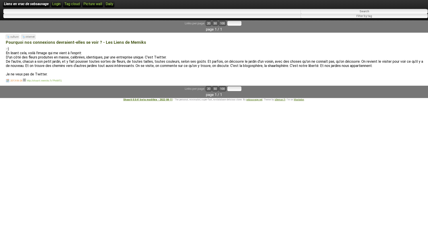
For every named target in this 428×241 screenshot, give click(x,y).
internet (30, 36)
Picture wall (92, 4)
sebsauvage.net (254, 99)
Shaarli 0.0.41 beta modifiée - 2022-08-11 (148, 99)
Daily (109, 4)
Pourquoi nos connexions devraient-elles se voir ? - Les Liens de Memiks (76, 42)
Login (56, 4)
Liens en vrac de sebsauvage (26, 4)
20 (208, 23)
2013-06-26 (16, 80)
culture (14, 36)
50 (215, 23)
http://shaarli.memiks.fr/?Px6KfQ (44, 80)
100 (222, 23)
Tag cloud (72, 4)
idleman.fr (280, 99)
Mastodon (299, 99)
